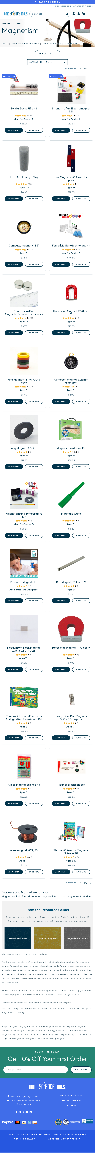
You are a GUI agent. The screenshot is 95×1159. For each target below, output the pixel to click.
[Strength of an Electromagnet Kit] (71, 91)
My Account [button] (70, 1100)
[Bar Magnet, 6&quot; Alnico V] (71, 564)
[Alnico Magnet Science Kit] (24, 767)
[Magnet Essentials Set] (71, 767)
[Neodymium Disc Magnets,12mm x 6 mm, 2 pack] (24, 293)
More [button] (70, 1105)
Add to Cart (13, 130)
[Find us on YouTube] (27, 1112)
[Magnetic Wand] (71, 496)
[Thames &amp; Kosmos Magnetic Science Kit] (71, 832)
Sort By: (33, 62)
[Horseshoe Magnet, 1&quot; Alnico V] (71, 630)
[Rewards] (73, 14)
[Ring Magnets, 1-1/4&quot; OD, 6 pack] (24, 362)
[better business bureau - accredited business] (87, 1122)
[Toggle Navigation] (90, 13)
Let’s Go (81, 1070)
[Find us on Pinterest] (20, 1112)
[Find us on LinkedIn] (30, 1112)
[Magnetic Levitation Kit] (71, 430)
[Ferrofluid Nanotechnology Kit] (71, 228)
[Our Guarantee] (58, 1122)
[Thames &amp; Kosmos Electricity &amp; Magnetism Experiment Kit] (24, 698)
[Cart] (83, 13)
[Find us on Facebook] (16, 1112)
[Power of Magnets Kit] (24, 564)
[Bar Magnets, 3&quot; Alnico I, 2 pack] (71, 159)
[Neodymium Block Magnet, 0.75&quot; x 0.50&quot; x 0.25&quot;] (24, 630)
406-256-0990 (25, 1105)
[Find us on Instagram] (23, 1112)
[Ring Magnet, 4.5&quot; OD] (24, 430)
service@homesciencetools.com (25, 1100)
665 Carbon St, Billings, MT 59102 (25, 1096)
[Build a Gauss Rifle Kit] (24, 91)
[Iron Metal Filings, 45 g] (24, 159)
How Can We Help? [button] (70, 1096)
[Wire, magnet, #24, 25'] (24, 832)
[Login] (79, 14)
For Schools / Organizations (73, 6)
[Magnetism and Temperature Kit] (24, 496)
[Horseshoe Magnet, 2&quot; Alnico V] (71, 293)
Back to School (49, 2)
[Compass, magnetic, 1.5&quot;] (24, 228)
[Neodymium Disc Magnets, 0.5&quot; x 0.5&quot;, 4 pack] (71, 698)
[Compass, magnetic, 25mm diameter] (71, 362)
